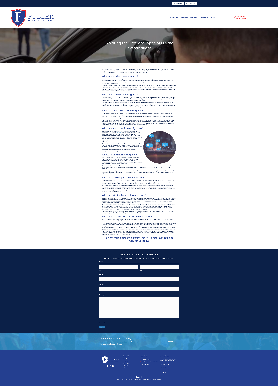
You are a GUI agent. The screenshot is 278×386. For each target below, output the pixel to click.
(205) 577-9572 (146, 359)
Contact (212, 17)
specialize (119, 132)
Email (101, 274)
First (100, 270)
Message (102, 295)
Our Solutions (173, 17)
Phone (101, 285)
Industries (184, 17)
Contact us (135, 240)
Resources (204, 17)
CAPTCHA (102, 322)
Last (141, 270)
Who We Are (194, 17)
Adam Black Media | (138, 379)
